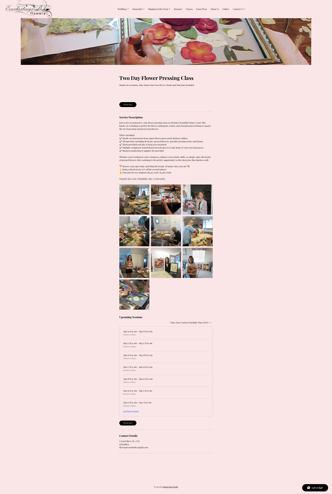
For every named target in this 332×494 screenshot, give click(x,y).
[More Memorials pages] (143, 9)
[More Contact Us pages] (244, 9)
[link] (127, 104)
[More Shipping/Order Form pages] (169, 9)
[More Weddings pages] (128, 9)
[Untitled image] (134, 200)
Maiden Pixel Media (170, 487)
